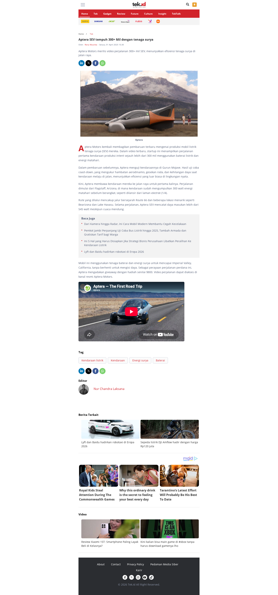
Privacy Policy (135, 564)
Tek (96, 13)
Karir (139, 570)
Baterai (160, 360)
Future (134, 13)
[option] (111, 434)
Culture (148, 13)
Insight (162, 13)
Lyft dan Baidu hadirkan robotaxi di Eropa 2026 (114, 251)
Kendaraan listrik (92, 360)
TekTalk (176, 13)
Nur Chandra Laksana (109, 389)
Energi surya (140, 360)
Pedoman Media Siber (164, 564)
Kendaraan (118, 360)
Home (84, 13)
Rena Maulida (91, 44)
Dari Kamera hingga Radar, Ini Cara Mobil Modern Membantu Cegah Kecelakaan (135, 224)
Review (121, 13)
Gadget (107, 13)
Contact (116, 564)
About (101, 564)
